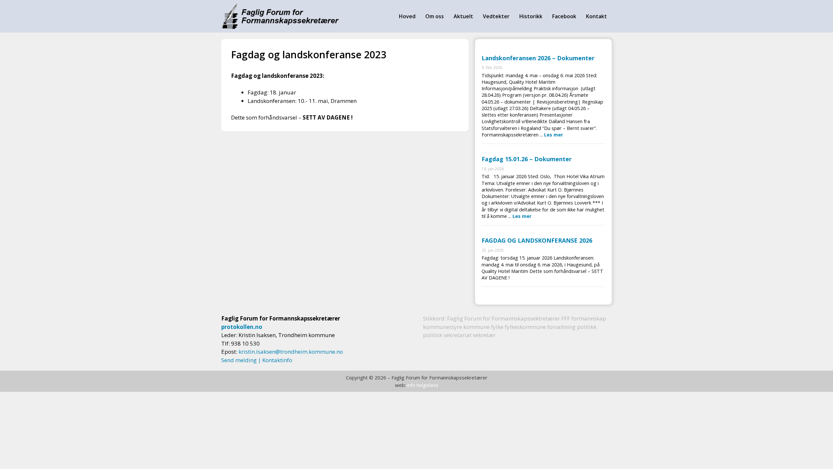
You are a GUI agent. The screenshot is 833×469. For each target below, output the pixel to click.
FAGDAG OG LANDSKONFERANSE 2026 (537, 240)
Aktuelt (463, 16)
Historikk (530, 16)
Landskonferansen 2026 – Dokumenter (538, 58)
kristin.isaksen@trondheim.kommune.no (291, 351)
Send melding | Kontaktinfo (256, 360)
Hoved (407, 16)
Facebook (564, 16)
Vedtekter (496, 16)
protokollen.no (241, 327)
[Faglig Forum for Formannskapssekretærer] (280, 16)
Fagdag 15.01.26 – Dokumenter (527, 159)
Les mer (553, 135)
